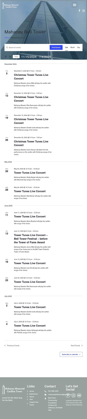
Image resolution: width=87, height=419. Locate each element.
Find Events (56, 47)
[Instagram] (83, 10)
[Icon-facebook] (79, 10)
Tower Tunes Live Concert (30, 172)
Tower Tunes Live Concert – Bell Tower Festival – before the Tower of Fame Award (31, 238)
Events (6, 38)
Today (16, 56)
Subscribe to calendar (70, 354)
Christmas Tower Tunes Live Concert (31, 76)
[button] (74, 5)
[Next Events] (10, 56)
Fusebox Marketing (77, 405)
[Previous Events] (5, 56)
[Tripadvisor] (79, 395)
